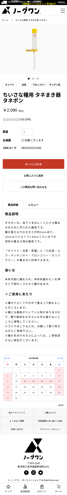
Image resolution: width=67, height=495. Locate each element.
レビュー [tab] (33, 204)
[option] (33, 48)
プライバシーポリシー (50, 429)
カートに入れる (33, 164)
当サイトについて (17, 413)
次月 (58, 358)
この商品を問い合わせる (33, 187)
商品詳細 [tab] (13, 204)
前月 (8, 358)
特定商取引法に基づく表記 (50, 421)
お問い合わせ (17, 429)
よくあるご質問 (17, 421)
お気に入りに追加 (33, 175)
